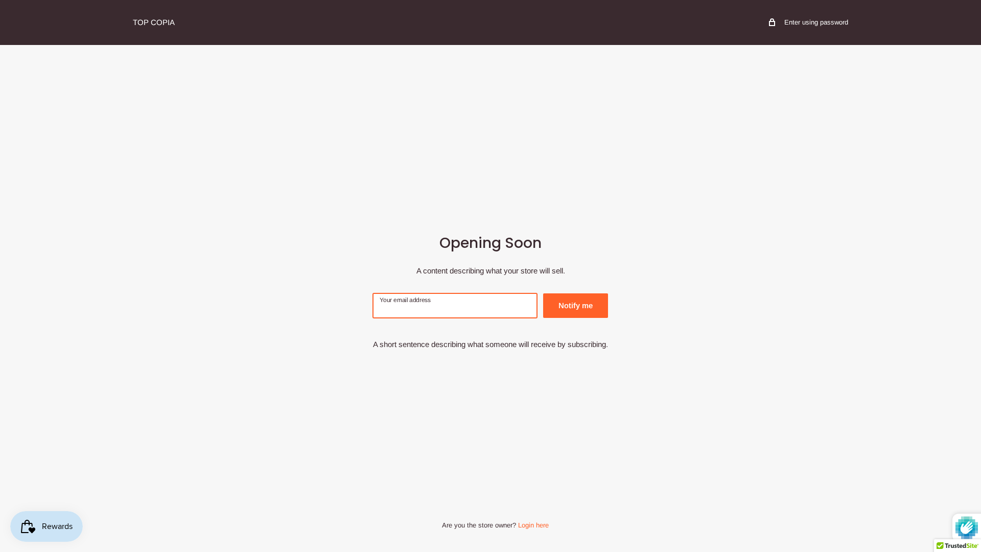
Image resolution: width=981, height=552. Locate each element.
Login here (533, 525)
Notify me (575, 305)
